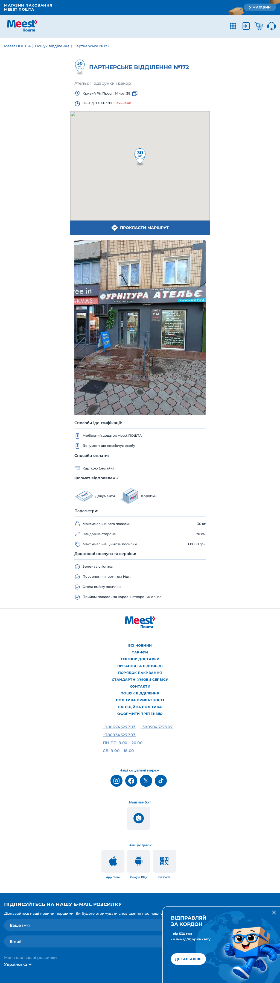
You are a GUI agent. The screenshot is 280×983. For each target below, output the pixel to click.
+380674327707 (119, 726)
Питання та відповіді (140, 666)
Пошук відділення (140, 693)
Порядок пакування (140, 673)
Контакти (140, 686)
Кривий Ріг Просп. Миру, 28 (106, 93)
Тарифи (140, 652)
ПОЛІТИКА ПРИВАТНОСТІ (140, 700)
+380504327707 (156, 726)
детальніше (188, 959)
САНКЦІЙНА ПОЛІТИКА (140, 707)
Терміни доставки (140, 659)
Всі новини (140, 645)
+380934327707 (119, 734)
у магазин (260, 7)
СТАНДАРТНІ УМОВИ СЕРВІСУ (140, 679)
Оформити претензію (139, 714)
